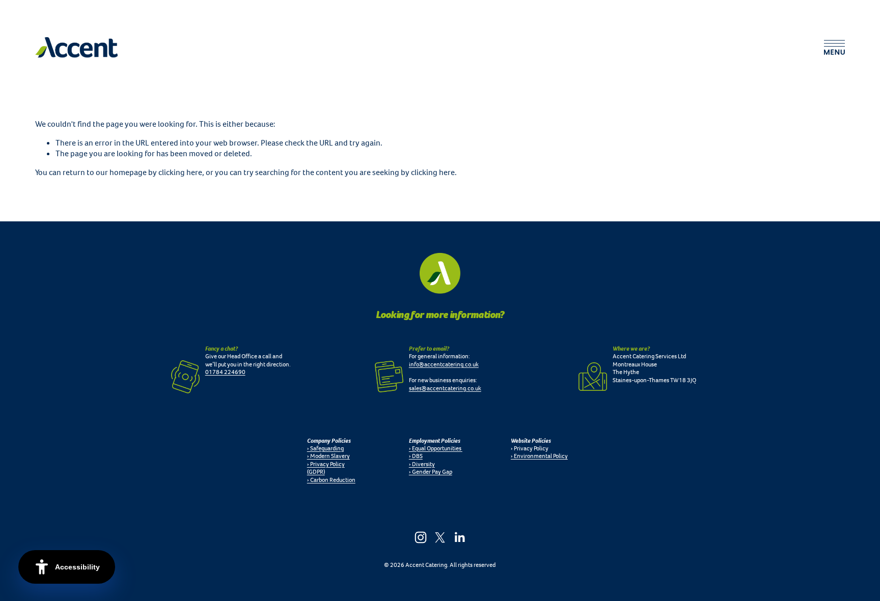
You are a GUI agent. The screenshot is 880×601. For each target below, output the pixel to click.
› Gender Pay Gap (430, 472)
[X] (440, 537)
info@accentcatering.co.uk (444, 364)
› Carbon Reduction (331, 480)
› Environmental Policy (539, 456)
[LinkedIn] (459, 537)
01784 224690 (225, 372)
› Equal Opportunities (435, 448)
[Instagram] (421, 537)
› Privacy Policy (326, 464)
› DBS (416, 456)
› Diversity (422, 464)
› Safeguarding (325, 448)
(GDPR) (316, 472)
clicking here (180, 172)
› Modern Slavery (328, 456)
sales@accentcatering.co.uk (445, 388)
